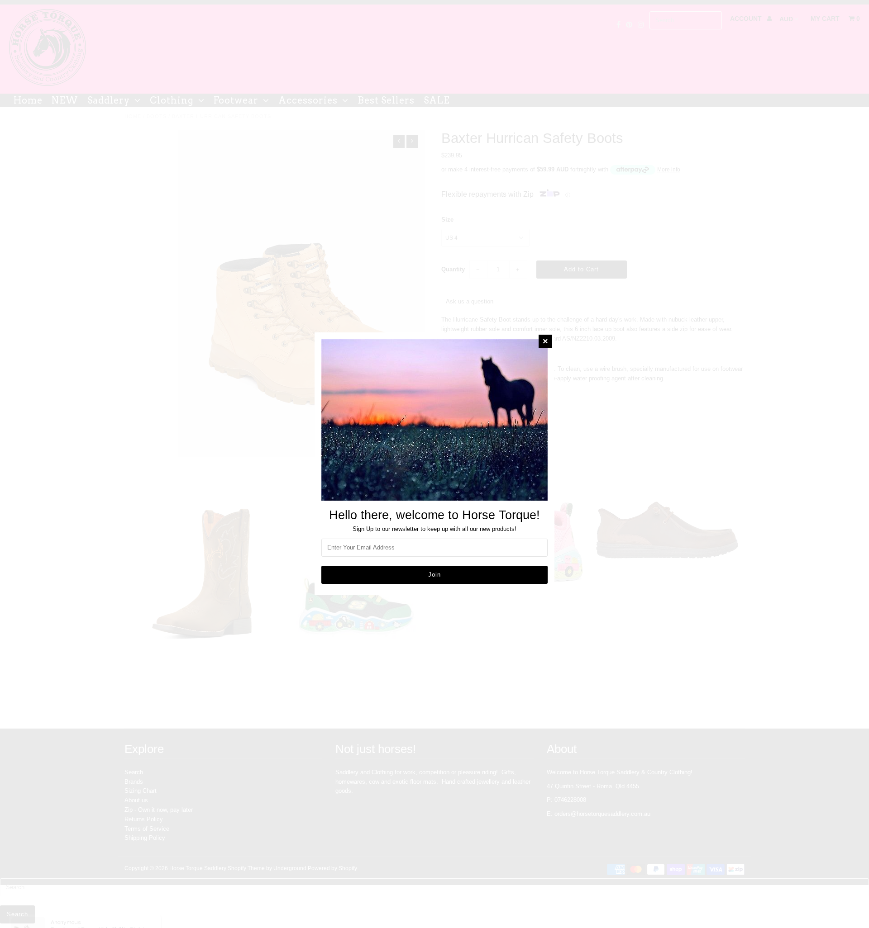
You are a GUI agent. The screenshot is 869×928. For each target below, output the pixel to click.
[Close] (545, 341)
